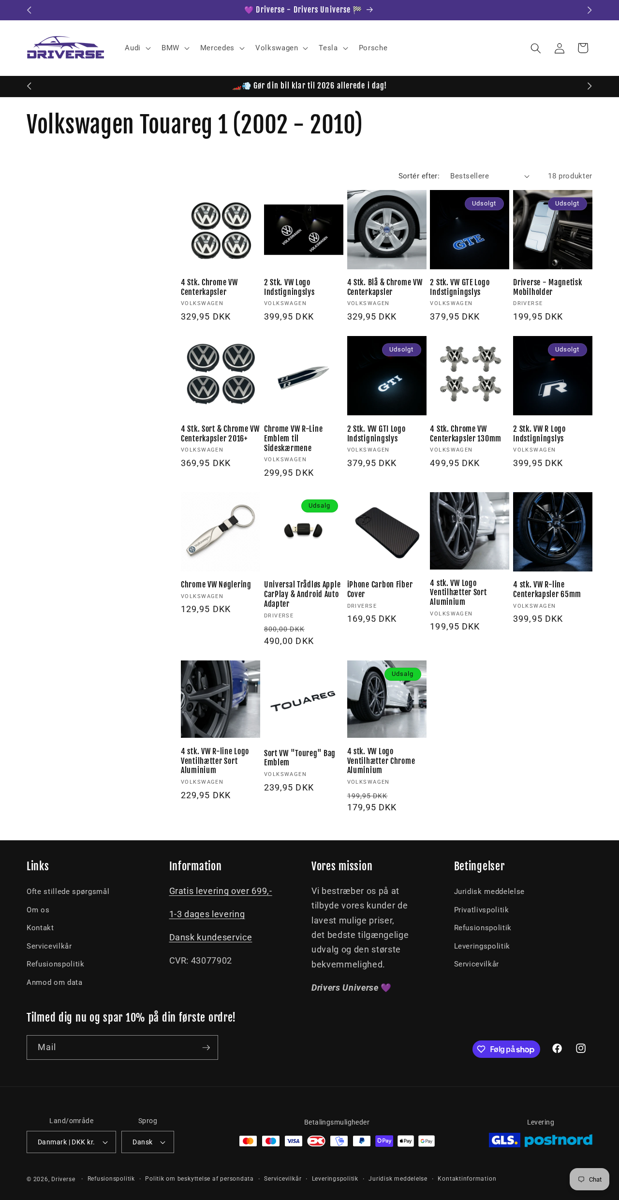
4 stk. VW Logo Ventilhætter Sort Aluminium (458, 593)
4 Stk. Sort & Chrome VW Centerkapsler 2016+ (220, 433)
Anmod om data (55, 982)
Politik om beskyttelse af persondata (199, 1178)
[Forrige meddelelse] (29, 10)
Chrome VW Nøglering (216, 584)
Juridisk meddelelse (489, 891)
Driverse (63, 1179)
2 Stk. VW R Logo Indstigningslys (539, 433)
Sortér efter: (419, 176)
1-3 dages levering (207, 914)
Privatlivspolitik (481, 910)
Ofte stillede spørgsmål (68, 891)
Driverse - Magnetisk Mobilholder (547, 287)
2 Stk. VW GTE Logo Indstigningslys (459, 287)
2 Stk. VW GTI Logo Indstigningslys (376, 433)
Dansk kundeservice (210, 937)
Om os (38, 910)
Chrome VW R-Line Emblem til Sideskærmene (293, 438)
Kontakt (40, 927)
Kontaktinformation (467, 1178)
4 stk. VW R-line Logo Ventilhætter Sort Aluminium (215, 761)
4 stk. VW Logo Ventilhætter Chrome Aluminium (381, 761)
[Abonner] (206, 1047)
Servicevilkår (49, 946)
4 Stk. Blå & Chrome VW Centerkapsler (385, 287)
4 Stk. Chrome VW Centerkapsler (209, 287)
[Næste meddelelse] (590, 10)
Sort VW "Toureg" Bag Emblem (300, 758)
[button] (136, 48)
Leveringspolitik (482, 946)
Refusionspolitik (56, 964)
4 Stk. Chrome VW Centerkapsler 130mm (465, 433)
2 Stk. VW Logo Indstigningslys (289, 287)
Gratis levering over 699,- (220, 891)
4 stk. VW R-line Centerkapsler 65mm (547, 589)
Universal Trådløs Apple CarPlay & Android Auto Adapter (302, 594)
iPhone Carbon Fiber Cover (380, 589)
